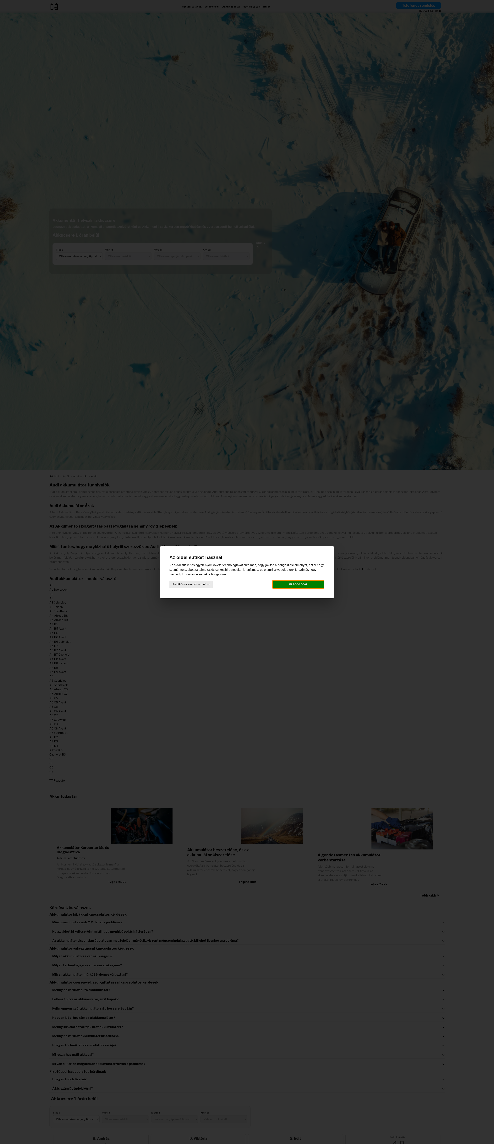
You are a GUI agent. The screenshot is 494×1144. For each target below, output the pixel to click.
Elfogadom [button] (298, 584)
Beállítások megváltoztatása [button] (191, 584)
